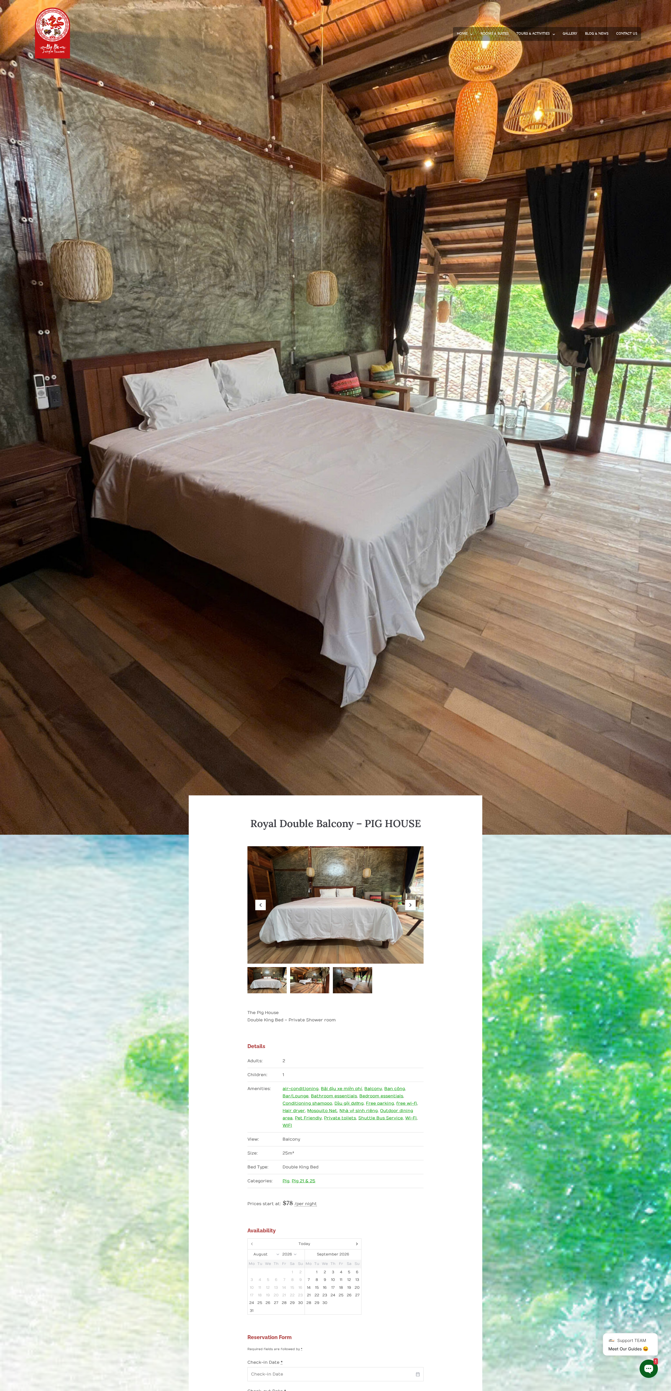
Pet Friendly (308, 1118)
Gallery (570, 33)
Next (410, 909)
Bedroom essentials (381, 1096)
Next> (344, 1244)
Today (304, 1244)
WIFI (287, 1125)
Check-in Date (265, 1362)
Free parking (380, 1103)
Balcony (373, 1088)
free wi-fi (406, 1103)
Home (462, 33)
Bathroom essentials (334, 1096)
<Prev (265, 1244)
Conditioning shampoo (307, 1103)
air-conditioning (300, 1088)
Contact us (626, 33)
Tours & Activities (533, 33)
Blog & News (596, 33)
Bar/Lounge (296, 1096)
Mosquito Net (322, 1110)
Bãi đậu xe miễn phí (341, 1088)
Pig (286, 1181)
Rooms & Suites (494, 33)
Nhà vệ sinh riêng (358, 1110)
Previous (260, 909)
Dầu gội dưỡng (349, 1103)
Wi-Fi (411, 1118)
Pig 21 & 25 (303, 1181)
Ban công (394, 1088)
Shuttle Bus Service (380, 1118)
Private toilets (340, 1118)
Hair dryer (294, 1110)
